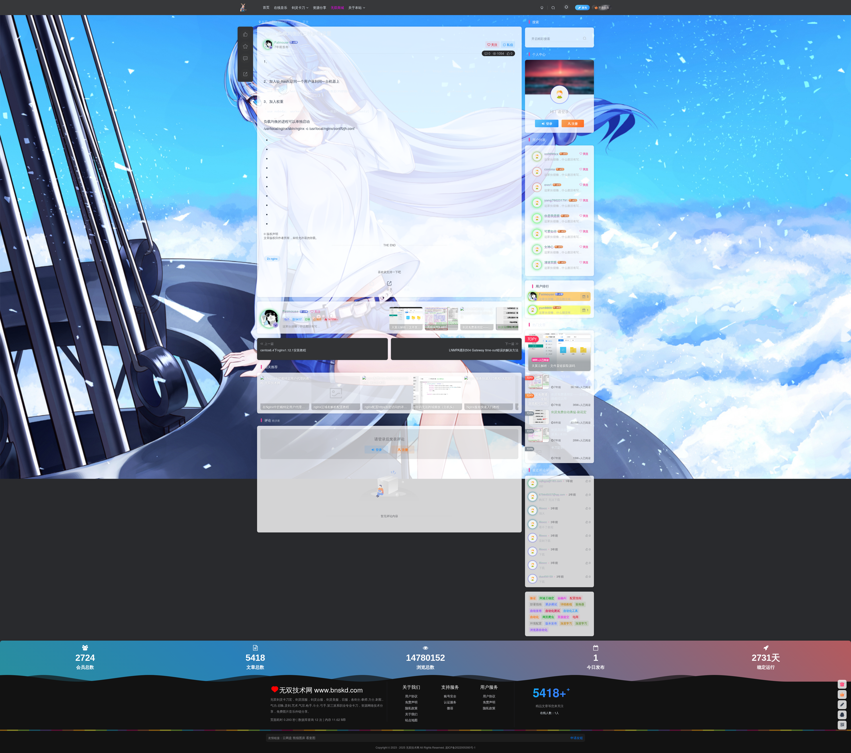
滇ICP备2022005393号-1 (460, 747)
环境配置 (536, 623)
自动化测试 (552, 610)
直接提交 (563, 617)
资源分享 (319, 7)
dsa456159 (546, 577)
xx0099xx (551, 154)
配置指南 (575, 598)
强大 (542, 513)
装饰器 (580, 604)
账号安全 (450, 696)
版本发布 (551, 623)
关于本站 (355, 7)
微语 (450, 708)
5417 (298, 319)
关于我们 (411, 714)
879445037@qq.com (552, 495)
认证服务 (450, 702)
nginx (295, 22)
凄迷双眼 (550, 262)
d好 (541, 486)
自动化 (534, 617)
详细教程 (566, 604)
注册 (405, 449)
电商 (575, 617)
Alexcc (543, 508)
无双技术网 (413, 747)
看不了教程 (546, 527)
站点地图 (411, 720)
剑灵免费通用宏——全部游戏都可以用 (569, 396)
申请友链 (576, 737)
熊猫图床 (299, 737)
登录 (379, 449)
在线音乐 (280, 7)
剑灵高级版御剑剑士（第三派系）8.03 (569, 431)
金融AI (562, 598)
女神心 (549, 246)
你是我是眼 (552, 215)
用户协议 (411, 696)
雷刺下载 (544, 541)
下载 (542, 554)
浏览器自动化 (538, 630)
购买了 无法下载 (549, 500)
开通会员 (603, 7)
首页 (266, 7)
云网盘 (287, 737)
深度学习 (566, 623)
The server (279, 22)
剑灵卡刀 (298, 7)
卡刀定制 (557, 447)
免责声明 (411, 702)
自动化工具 (570, 610)
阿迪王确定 (547, 598)
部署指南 (536, 604)
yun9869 (545, 307)
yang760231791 (556, 200)
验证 (533, 598)
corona (549, 169)
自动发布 (536, 610)
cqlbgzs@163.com (550, 481)
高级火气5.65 (560, 376)
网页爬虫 (548, 617)
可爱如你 (550, 231)
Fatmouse (281, 42)
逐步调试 (551, 604)
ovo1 (548, 184)
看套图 (310, 737)
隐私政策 (411, 708)
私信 (510, 44)
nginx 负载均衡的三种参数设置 (297, 33)
